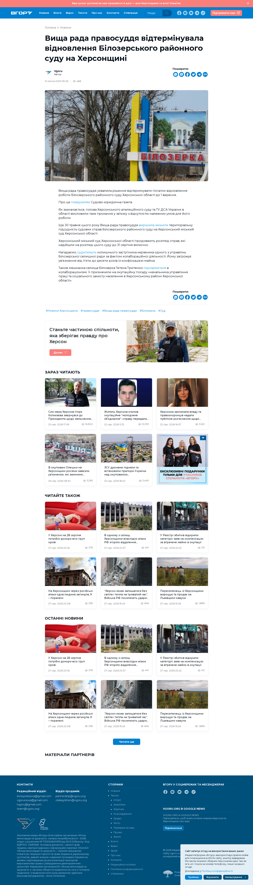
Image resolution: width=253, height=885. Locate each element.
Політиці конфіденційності (217, 871)
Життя (117, 836)
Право (117, 818)
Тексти (82, 12)
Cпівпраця (131, 12)
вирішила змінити (154, 225)
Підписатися (173, 828)
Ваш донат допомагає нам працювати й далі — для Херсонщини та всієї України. (126, 3)
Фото (117, 823)
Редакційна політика (123, 864)
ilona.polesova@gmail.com (34, 796)
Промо (118, 832)
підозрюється (155, 268)
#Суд (161, 310)
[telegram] (197, 13)
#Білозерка (147, 310)
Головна (50, 27)
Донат (58, 352)
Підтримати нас (223, 13)
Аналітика (119, 804)
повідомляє (81, 202)
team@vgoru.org (28, 808)
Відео (70, 12)
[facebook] (179, 13)
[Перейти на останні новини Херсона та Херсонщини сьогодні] (21, 13)
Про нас (97, 12)
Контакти (113, 12)
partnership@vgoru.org (71, 796)
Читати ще (126, 741)
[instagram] (185, 13)
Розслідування (123, 813)
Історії (117, 800)
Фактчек (119, 809)
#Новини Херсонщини (62, 310)
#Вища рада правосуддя (119, 310)
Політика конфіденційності (127, 869)
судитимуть (87, 252)
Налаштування (233, 877)
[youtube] (191, 13)
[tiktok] (203, 13)
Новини (44, 12)
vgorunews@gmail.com (32, 800)
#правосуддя (90, 310)
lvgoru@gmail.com (29, 804)
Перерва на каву (124, 827)
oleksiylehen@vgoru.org (71, 800)
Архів (114, 850)
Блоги (57, 12)
